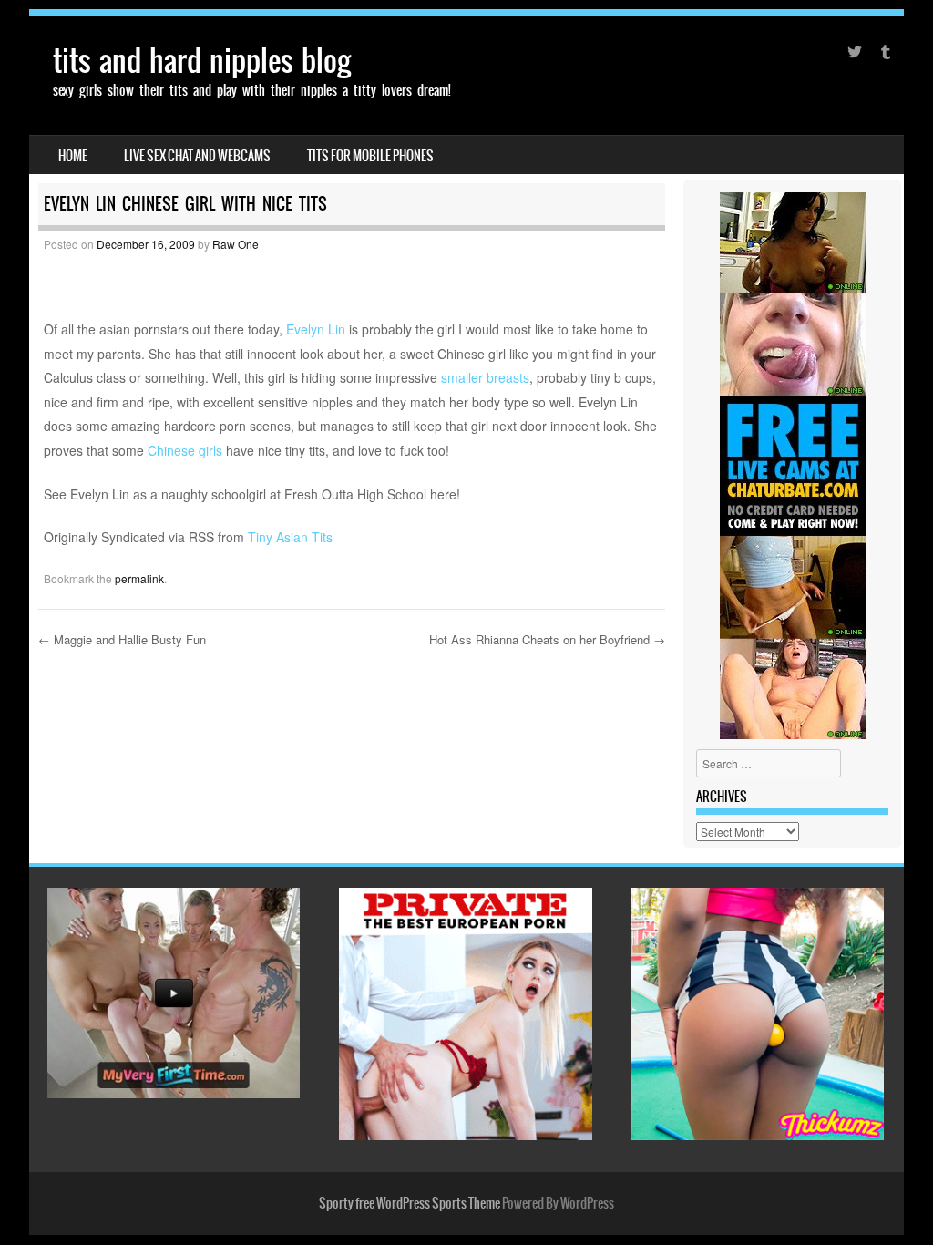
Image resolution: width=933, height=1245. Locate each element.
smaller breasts (485, 377)
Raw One (235, 244)
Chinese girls (185, 450)
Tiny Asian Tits (290, 537)
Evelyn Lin (315, 329)
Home (72, 156)
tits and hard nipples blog (202, 60)
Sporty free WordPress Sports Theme (409, 1203)
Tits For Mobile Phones (370, 156)
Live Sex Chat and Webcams (197, 156)
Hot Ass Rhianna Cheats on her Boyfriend (547, 639)
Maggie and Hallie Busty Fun (122, 639)
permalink (139, 578)
